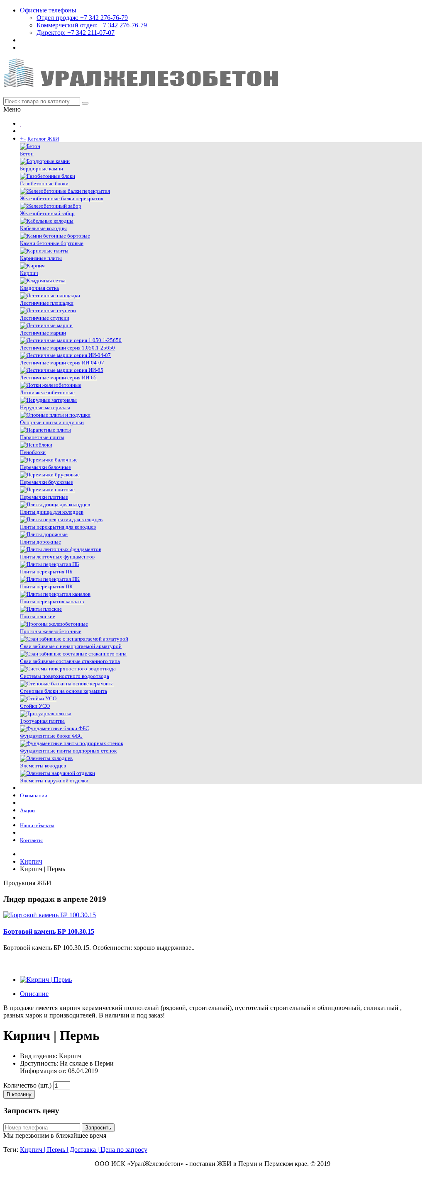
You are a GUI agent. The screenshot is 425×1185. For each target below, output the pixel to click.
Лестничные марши (43, 333)
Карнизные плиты (41, 258)
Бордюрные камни (41, 168)
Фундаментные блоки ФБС (51, 736)
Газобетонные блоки (44, 183)
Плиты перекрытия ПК (46, 586)
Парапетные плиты (42, 437)
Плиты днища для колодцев (51, 512)
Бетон (27, 154)
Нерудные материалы (45, 407)
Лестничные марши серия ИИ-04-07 (62, 362)
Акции (27, 810)
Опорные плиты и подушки (52, 422)
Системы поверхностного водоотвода (64, 676)
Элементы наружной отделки (54, 780)
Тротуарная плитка (42, 721)
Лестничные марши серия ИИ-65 (58, 377)
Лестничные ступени (44, 318)
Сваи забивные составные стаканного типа (70, 661)
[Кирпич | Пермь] (46, 979)
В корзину (19, 1094)
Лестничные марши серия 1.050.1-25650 (67, 348)
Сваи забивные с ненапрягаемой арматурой (71, 646)
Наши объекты (37, 825)
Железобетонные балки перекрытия (61, 198)
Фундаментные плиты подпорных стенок (68, 751)
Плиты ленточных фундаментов (57, 557)
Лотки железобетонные (47, 392)
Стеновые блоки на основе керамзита (63, 691)
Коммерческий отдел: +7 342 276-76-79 (92, 25)
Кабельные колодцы (43, 228)
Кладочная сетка (39, 288)
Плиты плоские (37, 616)
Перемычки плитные (44, 497)
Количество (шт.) (27, 1085)
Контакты (31, 840)
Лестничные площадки (46, 303)
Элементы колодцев (43, 765)
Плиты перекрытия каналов (52, 601)
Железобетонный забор (47, 213)
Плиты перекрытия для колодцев (58, 527)
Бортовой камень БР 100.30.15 (48, 931)
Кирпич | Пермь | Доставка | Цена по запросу (83, 1149)
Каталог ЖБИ (43, 139)
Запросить (98, 1127)
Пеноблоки (33, 452)
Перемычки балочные (45, 467)
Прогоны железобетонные (50, 631)
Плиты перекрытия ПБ (46, 571)
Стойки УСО (35, 706)
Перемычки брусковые (46, 482)
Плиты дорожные (40, 542)
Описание (34, 993)
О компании (33, 795)
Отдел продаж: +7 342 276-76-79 (82, 17)
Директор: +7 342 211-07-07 (76, 32)
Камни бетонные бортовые (51, 243)
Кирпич (29, 273)
